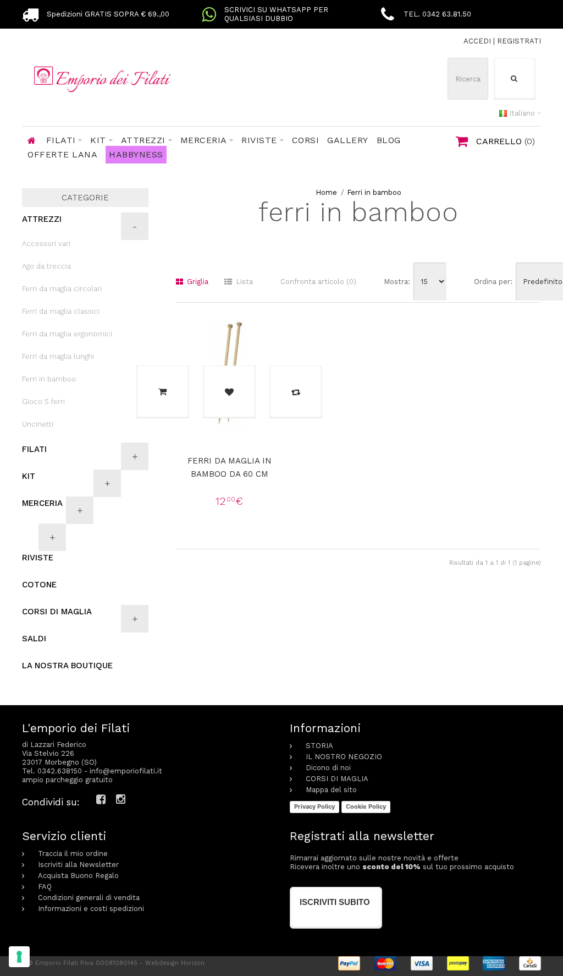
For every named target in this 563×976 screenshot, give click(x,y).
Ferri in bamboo (374, 192)
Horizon (193, 963)
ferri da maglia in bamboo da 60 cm (229, 467)
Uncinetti (37, 424)
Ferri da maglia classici (61, 311)
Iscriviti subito (335, 902)
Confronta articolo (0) (318, 281)
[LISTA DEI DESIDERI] (229, 392)
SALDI (34, 639)
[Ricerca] (515, 79)
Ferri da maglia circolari (62, 289)
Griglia (196, 281)
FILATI (34, 449)
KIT (28, 476)
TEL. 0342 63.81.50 (437, 14)
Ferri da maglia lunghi (58, 356)
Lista (243, 281)
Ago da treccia (46, 266)
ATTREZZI (42, 219)
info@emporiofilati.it (126, 771)
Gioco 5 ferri (43, 401)
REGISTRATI (519, 41)
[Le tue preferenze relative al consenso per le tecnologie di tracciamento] (19, 956)
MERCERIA (42, 503)
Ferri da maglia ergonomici (67, 334)
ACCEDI (477, 41)
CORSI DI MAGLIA (57, 612)
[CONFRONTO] (295, 392)
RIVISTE (37, 558)
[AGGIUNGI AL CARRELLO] (162, 392)
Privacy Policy (314, 806)
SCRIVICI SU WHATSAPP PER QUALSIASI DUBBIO (276, 14)
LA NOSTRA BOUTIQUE (67, 665)
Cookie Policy (366, 806)
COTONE (39, 585)
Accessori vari (46, 243)
